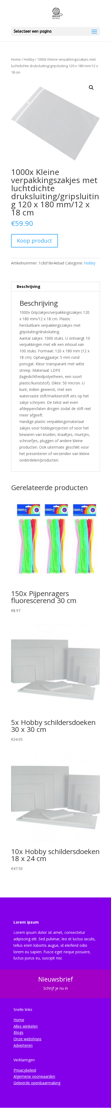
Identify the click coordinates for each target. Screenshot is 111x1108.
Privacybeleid (24, 1070)
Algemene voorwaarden (34, 1076)
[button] (91, 87)
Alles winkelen (25, 1026)
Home (16, 59)
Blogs (18, 1032)
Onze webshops (27, 1038)
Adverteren (23, 1045)
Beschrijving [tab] (28, 286)
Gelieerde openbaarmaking (36, 1082)
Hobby (29, 59)
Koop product (34, 240)
